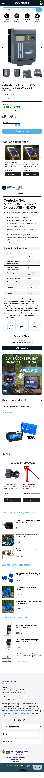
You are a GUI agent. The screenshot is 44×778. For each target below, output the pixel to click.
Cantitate (5, 122)
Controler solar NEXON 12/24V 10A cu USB (16, 406)
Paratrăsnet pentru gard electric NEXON (27, 550)
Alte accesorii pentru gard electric (19, 512)
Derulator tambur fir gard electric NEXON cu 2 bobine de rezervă (28, 574)
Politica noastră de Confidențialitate (14, 713)
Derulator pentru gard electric (16, 565)
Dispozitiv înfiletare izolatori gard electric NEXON (28, 521)
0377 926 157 (6, 683)
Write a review (22, 348)
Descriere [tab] (22, 194)
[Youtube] (19, 720)
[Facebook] (14, 720)
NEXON (4, 82)
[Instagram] (24, 720)
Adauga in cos (13, 174)
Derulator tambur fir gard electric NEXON (28, 588)
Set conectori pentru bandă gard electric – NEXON (28, 626)
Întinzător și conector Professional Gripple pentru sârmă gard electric (28, 655)
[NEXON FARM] (22, 3)
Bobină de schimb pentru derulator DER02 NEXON (28, 602)
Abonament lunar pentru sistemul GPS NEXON (28, 536)
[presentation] (3, 158)
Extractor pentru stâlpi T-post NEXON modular (31, 487)
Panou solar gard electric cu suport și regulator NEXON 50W (30, 165)
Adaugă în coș (23, 131)
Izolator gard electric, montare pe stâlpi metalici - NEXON (12, 487)
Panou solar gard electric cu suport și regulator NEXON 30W (12, 165)
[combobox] (22, 10)
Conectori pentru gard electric (17, 617)
